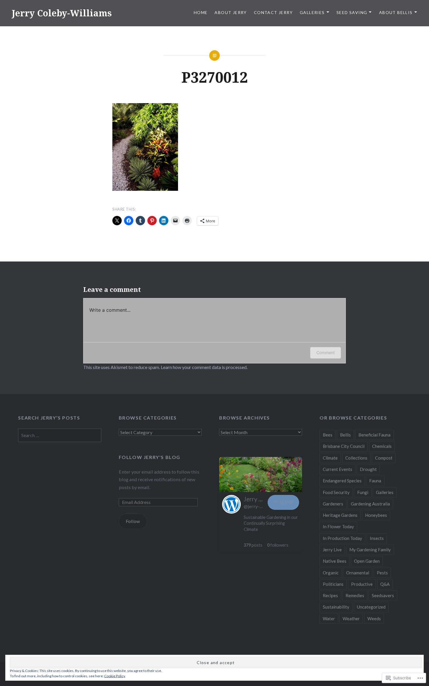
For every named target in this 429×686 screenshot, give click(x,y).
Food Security (336, 492)
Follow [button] (283, 502)
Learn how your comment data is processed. (204, 367)
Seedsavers (383, 595)
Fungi (362, 492)
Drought (368, 469)
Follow (133, 521)
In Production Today (342, 538)
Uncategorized (371, 606)
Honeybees (376, 515)
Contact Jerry (273, 12)
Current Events (337, 469)
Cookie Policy (114, 676)
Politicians (333, 584)
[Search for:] (59, 435)
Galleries (312, 12)
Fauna (375, 480)
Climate (330, 457)
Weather (351, 618)
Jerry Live (332, 549)
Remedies (355, 595)
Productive (362, 584)
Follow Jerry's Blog (149, 457)
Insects (377, 538)
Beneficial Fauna (374, 434)
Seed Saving (351, 12)
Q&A (385, 584)
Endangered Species (342, 480)
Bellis (345, 434)
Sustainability (336, 606)
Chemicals (382, 446)
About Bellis (396, 12)
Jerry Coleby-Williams (62, 13)
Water (329, 618)
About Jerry (230, 12)
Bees (327, 434)
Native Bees (334, 561)
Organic (331, 572)
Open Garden (367, 561)
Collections (356, 457)
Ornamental (357, 572)
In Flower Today (338, 526)
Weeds (374, 618)
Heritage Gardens (340, 515)
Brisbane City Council (344, 446)
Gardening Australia (370, 503)
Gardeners (333, 503)
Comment (325, 352)
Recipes (330, 595)
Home (201, 12)
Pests (382, 572)
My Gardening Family (370, 549)
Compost (384, 457)
